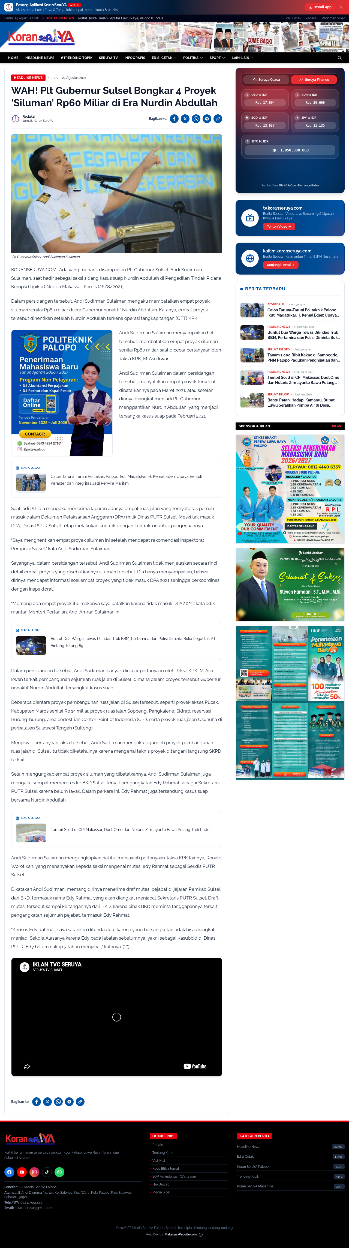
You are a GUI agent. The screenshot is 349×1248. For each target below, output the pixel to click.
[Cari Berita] (340, 58)
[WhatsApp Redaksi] (59, 1172)
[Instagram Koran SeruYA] (34, 1172)
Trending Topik (248, 1176)
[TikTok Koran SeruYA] (47, 1172)
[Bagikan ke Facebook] (174, 118)
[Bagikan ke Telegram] (207, 118)
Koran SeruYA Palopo (253, 1167)
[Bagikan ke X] (185, 118)
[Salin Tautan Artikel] (217, 118)
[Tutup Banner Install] (341, 7)
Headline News (28, 78)
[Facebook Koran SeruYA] (9, 1172)
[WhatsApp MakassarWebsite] (200, 1234)
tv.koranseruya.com (283, 208)
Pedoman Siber (333, 18)
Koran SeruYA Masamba (255, 1186)
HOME (13, 58)
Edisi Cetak (292, 18)
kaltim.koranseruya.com (287, 251)
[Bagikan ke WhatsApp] (196, 118)
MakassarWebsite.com (181, 1234)
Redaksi (311, 18)
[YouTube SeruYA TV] (22, 1172)
